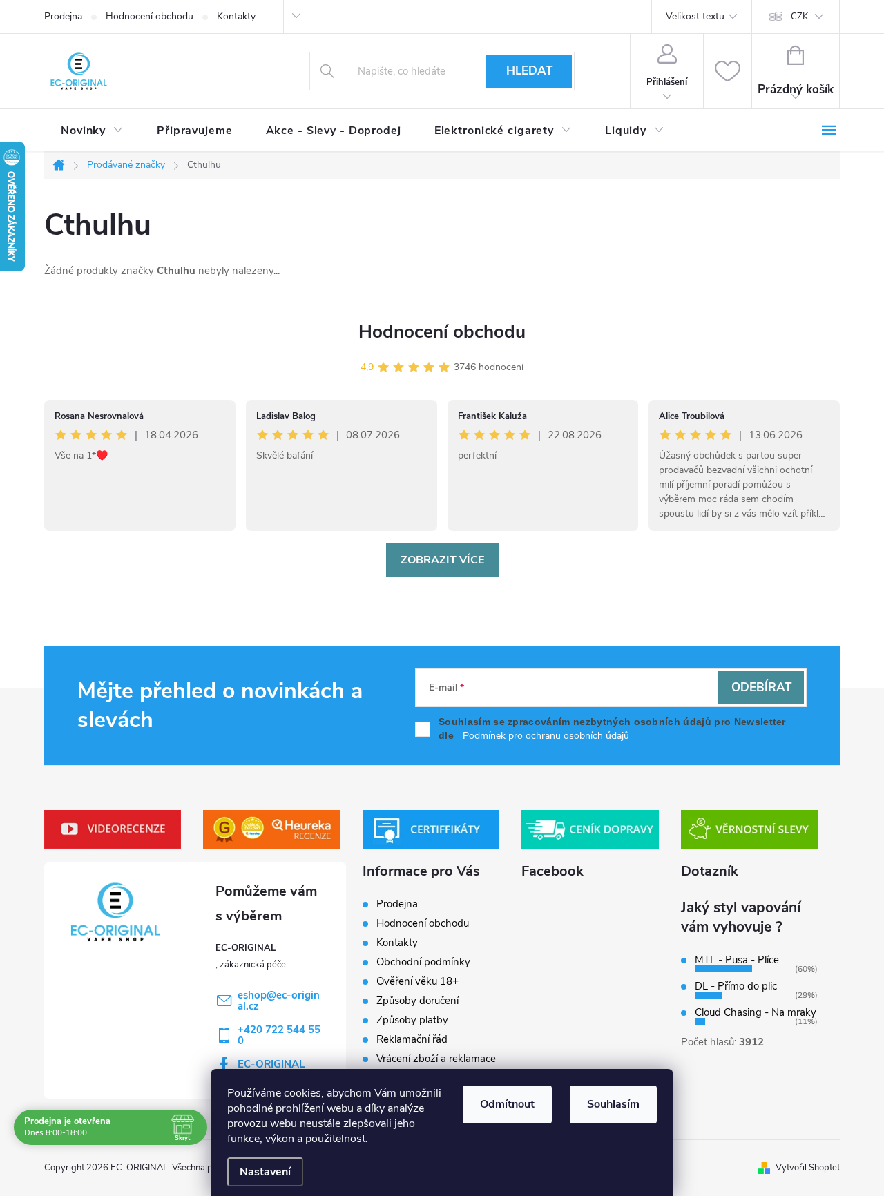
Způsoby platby (412, 1020)
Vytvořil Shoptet (808, 1167)
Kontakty (236, 16)
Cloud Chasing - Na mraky (755, 1012)
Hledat (529, 71)
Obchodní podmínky (423, 962)
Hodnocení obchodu (149, 16)
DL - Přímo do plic (736, 986)
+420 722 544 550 (279, 1035)
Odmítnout (507, 1104)
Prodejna (63, 16)
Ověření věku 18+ (417, 981)
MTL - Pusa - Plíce (737, 960)
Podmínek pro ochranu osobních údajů (546, 735)
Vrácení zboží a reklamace (436, 1058)
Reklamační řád (412, 1039)
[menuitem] (92, 130)
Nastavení (265, 1171)
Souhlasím (613, 1104)
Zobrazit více (442, 560)
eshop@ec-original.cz (279, 1000)
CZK (799, 16)
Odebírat (761, 687)
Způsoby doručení (417, 1000)
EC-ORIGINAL (271, 1064)
